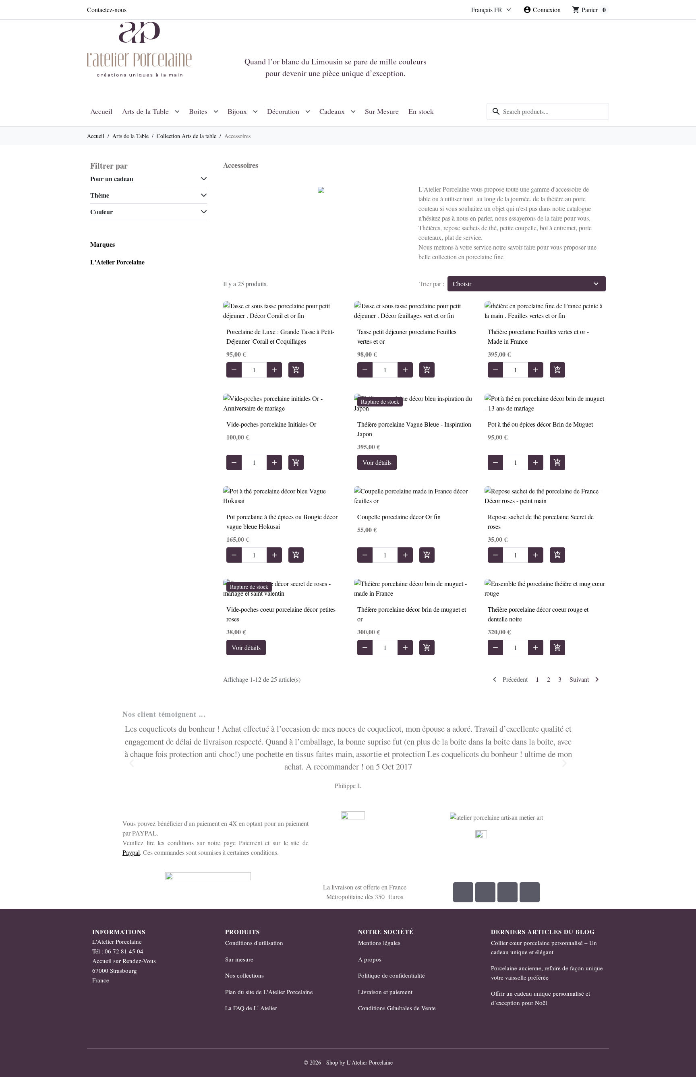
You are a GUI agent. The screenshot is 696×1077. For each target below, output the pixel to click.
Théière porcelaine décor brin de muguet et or (411, 614)
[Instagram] (485, 892)
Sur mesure (239, 959)
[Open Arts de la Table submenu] (177, 111)
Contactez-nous (106, 9)
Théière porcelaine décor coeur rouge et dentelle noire (538, 614)
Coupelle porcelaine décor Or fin (399, 516)
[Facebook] (463, 892)
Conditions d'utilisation (254, 943)
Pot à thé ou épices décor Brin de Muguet (540, 424)
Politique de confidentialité (391, 975)
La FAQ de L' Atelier (251, 1008)
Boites (198, 111)
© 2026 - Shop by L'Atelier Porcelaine (348, 1062)
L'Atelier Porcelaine (117, 261)
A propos (369, 959)
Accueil (101, 111)
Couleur (101, 211)
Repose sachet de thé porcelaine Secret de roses (541, 521)
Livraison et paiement (385, 992)
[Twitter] (530, 892)
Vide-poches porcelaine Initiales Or (271, 424)
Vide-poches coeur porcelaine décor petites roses (281, 614)
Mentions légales (379, 943)
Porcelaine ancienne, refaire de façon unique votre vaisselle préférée (547, 972)
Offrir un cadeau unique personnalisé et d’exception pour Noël (540, 998)
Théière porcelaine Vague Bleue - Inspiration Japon (414, 429)
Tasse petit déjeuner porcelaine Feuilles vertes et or (406, 336)
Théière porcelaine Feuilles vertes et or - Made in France (538, 336)
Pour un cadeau (111, 178)
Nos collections (244, 975)
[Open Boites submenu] (216, 111)
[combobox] (548, 111)
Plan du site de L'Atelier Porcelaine (269, 992)
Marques (102, 244)
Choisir (462, 283)
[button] (131, 763)
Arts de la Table (145, 111)
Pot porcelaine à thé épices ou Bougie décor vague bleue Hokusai (282, 521)
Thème (99, 195)
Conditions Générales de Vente (397, 1008)
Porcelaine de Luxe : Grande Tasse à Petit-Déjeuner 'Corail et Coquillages (280, 336)
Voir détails (377, 462)
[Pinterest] (507, 892)
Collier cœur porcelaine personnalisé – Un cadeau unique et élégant (544, 947)
